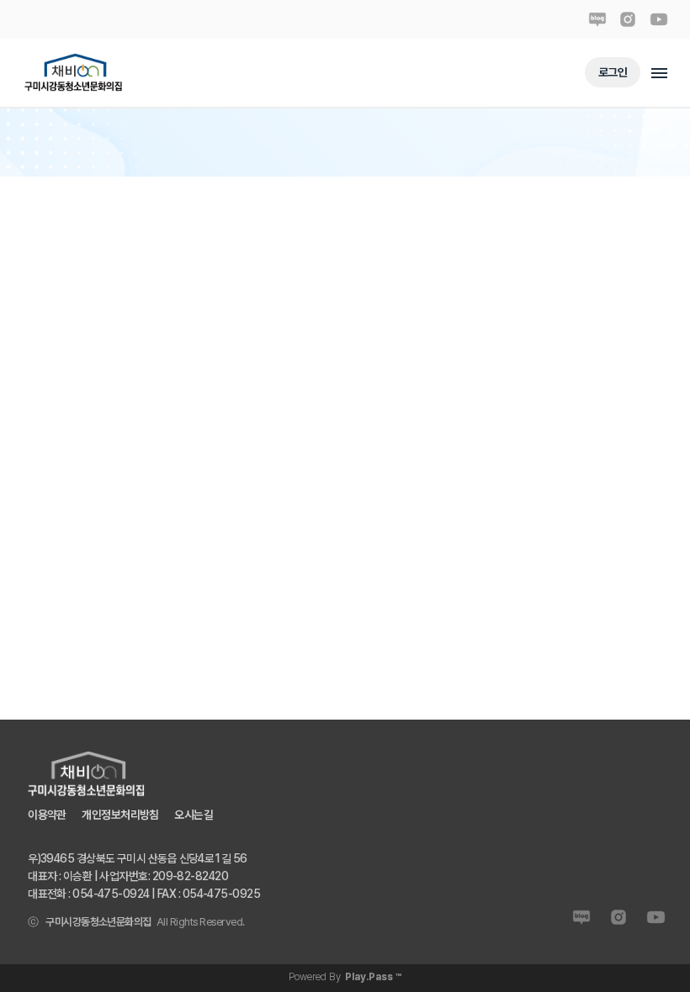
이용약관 (47, 814)
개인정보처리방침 (120, 814)
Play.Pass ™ (373, 977)
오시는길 (193, 814)
